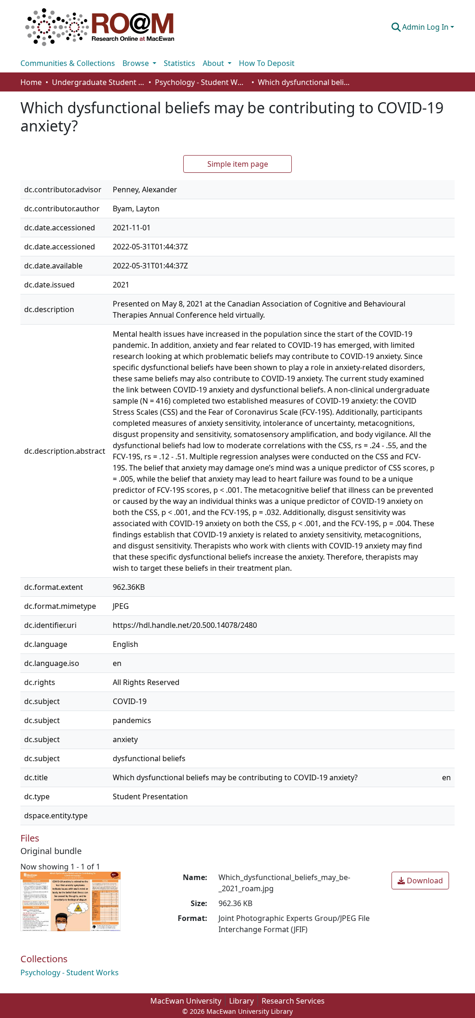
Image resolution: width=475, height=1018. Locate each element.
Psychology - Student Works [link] (201, 82)
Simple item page (237, 164)
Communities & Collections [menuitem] (67, 63)
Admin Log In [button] (426, 27)
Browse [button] (136, 63)
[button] (99, 27)
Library (241, 1001)
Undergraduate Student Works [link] (98, 82)
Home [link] (31, 82)
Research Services (293, 1001)
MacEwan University (185, 1001)
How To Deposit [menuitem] (267, 63)
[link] (420, 880)
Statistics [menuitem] (179, 63)
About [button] (214, 63)
